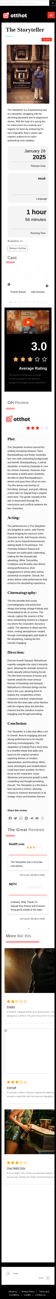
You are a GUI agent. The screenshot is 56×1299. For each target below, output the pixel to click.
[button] (32, 875)
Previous (8, 284)
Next (46, 285)
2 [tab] (15, 302)
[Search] (52, 3)
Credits (27, 1294)
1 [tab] (10, 302)
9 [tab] (46, 302)
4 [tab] (24, 302)
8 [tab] (42, 302)
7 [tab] (37, 302)
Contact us (40, 1294)
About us (13, 1291)
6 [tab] (33, 302)
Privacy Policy (28, 1291)
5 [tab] (28, 302)
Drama (46, 39)
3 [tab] (19, 302)
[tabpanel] (18, 283)
